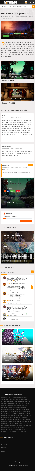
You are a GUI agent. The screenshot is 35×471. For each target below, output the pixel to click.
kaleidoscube (7, 205)
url (13, 281)
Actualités (4, 441)
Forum (3, 451)
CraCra (8, 283)
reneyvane (9, 277)
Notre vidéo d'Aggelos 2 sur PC (14, 338)
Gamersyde (11, 465)
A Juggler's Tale (20, 44)
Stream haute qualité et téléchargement (21, 76)
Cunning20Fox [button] (5, 169)
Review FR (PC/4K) (8, 80)
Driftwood (5, 16)
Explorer (3, 448)
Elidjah (8, 300)
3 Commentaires (7, 18)
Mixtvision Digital (8, 199)
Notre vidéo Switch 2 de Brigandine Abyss (17, 356)
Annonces (11, 272)
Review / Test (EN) (8, 103)
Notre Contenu (5, 444)
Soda (8, 318)
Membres (4, 272)
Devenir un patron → (26, 221)
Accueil (4, 6)
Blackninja (9, 314)
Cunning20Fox (6, 146)
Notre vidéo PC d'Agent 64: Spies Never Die (16, 373)
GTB (3, 115)
